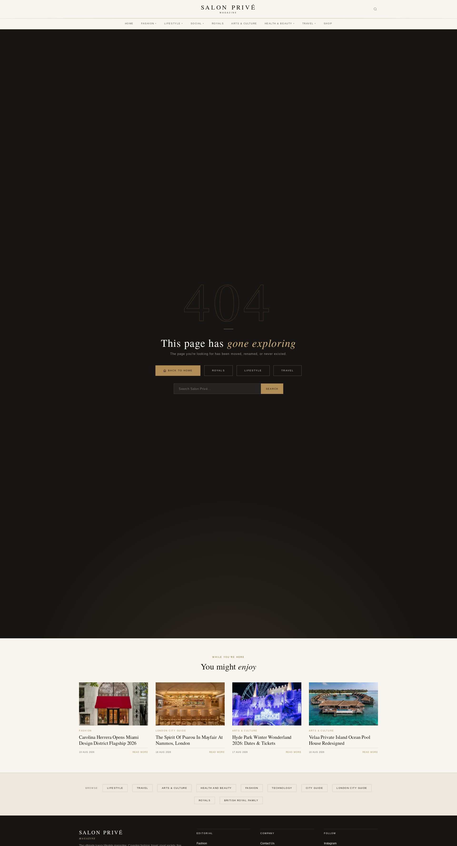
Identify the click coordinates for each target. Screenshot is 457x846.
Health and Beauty (216, 788)
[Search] (375, 9)
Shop (328, 23)
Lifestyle (173, 23)
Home (129, 23)
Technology (282, 788)
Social (197, 23)
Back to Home (180, 370)
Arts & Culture (244, 23)
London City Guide (352, 788)
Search (272, 389)
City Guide (314, 788)
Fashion (149, 23)
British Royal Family (241, 800)
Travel (309, 23)
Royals (218, 23)
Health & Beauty (280, 23)
